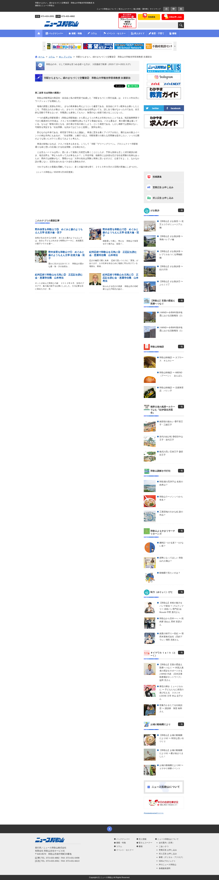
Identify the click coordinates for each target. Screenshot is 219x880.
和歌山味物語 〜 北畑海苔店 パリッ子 (171, 389)
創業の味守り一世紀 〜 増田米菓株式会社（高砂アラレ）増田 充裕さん (171, 636)
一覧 (181, 210)
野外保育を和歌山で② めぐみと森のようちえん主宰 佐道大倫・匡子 (121, 232)
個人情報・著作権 (140, 9)
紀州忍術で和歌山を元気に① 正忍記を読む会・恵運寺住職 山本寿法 (120, 277)
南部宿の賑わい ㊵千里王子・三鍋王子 (171, 423)
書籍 (141, 846)
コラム (119, 846)
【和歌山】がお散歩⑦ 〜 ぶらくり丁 (171, 283)
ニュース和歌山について (106, 9)
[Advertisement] (87, 189)
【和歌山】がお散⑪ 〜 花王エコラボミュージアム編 (171, 224)
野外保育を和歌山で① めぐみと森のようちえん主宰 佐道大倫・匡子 (66, 255)
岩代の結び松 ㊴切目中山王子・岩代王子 (171, 438)
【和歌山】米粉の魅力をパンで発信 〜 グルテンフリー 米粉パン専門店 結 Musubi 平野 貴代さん (171, 607)
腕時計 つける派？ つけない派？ (171, 544)
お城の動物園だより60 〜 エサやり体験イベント (171, 767)
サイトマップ (155, 9)
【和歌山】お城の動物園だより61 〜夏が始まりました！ (171, 753)
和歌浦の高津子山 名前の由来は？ (171, 483)
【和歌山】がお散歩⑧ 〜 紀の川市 (171, 268)
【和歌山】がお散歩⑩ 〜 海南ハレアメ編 (171, 238)
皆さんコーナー (125, 9)
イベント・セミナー (125, 850)
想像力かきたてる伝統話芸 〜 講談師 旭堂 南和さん (170, 708)
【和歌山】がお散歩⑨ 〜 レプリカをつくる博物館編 (171, 254)
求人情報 (142, 839)
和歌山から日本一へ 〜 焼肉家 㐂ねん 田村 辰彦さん (171, 621)
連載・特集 (121, 843)
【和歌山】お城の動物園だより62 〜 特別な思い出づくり (171, 738)
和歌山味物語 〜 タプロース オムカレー (171, 359)
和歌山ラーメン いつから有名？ (171, 498)
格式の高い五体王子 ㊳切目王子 (171, 453)
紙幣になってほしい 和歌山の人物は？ (171, 559)
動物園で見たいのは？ (169, 573)
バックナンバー (123, 839)
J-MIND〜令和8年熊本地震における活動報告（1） (171, 329)
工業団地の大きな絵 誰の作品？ (171, 513)
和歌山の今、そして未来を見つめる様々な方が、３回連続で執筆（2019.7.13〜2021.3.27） (89, 64)
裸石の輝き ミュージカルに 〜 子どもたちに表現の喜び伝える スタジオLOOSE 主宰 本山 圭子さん (171, 692)
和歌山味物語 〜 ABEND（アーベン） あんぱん (170, 374)
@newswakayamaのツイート (154, 813)
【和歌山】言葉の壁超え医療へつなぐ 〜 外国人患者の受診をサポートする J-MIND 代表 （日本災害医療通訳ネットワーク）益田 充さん (171, 672)
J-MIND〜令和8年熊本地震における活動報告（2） (171, 314)
